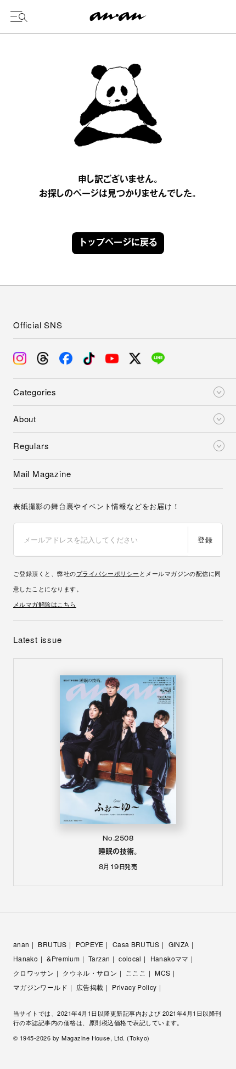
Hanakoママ (169, 958)
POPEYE (90, 944)
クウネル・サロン (90, 972)
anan (21, 944)
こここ (136, 972)
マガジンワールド (40, 987)
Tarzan (99, 958)
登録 (205, 539)
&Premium (63, 958)
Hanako (25, 958)
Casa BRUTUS (136, 944)
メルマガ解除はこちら (44, 604)
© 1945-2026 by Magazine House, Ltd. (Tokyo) (81, 1037)
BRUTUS (52, 944)
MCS (162, 972)
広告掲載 (89, 987)
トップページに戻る (118, 243)
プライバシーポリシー (107, 573)
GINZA (178, 944)
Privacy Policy (134, 987)
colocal (130, 958)
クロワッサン (33, 972)
